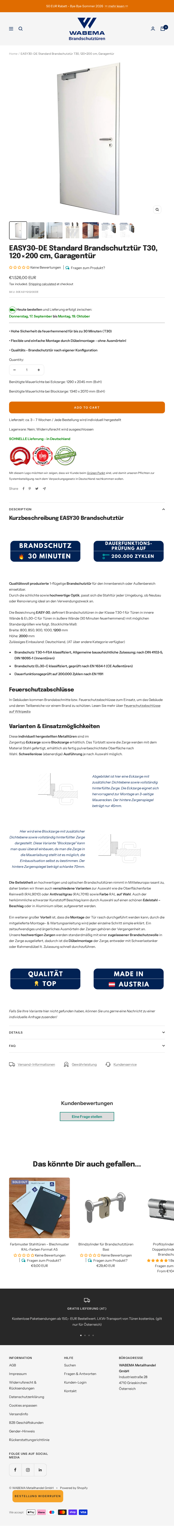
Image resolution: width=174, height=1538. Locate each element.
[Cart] (162, 29)
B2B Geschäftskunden (26, 1422)
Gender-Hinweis (22, 1431)
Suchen (70, 1365)
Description (20, 509)
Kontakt (70, 1391)
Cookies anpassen (23, 1405)
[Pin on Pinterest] (30, 488)
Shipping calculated (42, 284)
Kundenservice (125, 1064)
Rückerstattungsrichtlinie (29, 1440)
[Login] (153, 29)
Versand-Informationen (36, 1064)
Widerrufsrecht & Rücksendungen (22, 1385)
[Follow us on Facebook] (15, 1470)
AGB (12, 1365)
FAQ (12, 1046)
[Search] (21, 29)
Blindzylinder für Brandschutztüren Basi (105, 1247)
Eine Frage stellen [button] (87, 1116)
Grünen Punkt (96, 473)
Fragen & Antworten (80, 1374)
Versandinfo (18, 1414)
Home (13, 53)
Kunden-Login (75, 1382)
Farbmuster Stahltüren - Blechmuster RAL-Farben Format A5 (39, 1247)
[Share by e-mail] (44, 488)
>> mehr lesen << (116, 6)
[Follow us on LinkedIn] (40, 1470)
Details (16, 1032)
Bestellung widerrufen (38, 1496)
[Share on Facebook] (23, 488)
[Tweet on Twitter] (37, 488)
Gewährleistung (84, 1064)
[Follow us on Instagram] (28, 1470)
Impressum (18, 1374)
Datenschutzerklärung (26, 1397)
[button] (19, 267)
